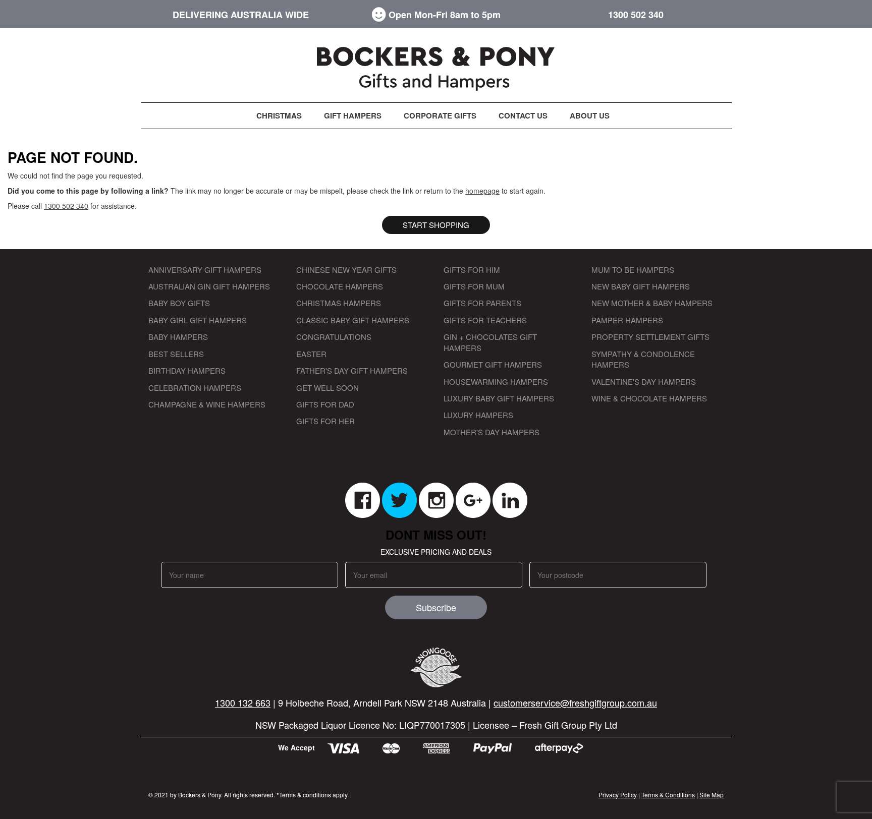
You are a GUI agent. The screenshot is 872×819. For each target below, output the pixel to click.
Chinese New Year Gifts (346, 269)
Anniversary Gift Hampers (204, 269)
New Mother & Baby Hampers (652, 303)
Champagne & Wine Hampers (206, 404)
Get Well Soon (327, 387)
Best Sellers (176, 353)
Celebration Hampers (194, 387)
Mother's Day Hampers (491, 432)
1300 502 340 (636, 15)
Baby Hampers (178, 336)
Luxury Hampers (478, 415)
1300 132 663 (242, 702)
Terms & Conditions (668, 794)
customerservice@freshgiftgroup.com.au (575, 702)
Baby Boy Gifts (179, 303)
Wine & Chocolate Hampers (649, 398)
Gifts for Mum (474, 286)
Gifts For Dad (325, 404)
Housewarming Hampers (496, 381)
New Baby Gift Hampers (640, 286)
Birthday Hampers (187, 370)
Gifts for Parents (482, 303)
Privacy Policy (617, 794)
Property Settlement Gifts (650, 336)
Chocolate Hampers (339, 286)
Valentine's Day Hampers (643, 381)
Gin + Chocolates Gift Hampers (490, 342)
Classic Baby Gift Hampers (352, 320)
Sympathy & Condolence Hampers (643, 359)
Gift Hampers (353, 115)
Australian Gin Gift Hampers (209, 286)
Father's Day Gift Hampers (352, 370)
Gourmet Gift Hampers (493, 364)
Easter (311, 353)
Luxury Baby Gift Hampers (499, 398)
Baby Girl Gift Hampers (197, 320)
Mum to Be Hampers (632, 269)
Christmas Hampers (338, 303)
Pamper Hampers (627, 320)
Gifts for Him (472, 269)
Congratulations (333, 336)
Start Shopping (436, 224)
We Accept (296, 747)
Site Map (711, 794)
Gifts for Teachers (485, 320)
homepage (482, 191)
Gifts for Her (325, 421)
